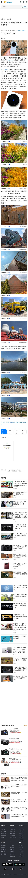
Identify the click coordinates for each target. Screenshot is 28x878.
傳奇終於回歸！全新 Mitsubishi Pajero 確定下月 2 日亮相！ (20, 616)
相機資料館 (12, 829)
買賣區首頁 (21, 829)
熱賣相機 (12, 849)
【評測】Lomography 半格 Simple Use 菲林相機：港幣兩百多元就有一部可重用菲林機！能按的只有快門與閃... (20, 516)
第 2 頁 (10, 432)
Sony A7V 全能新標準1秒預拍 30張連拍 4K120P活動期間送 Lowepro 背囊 (15, 730)
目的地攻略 (3, 849)
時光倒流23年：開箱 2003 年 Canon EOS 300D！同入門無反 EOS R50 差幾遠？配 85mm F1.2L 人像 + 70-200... (20, 627)
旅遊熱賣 (3, 847)
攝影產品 (21, 831)
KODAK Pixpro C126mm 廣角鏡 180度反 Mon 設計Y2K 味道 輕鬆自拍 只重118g (15, 760)
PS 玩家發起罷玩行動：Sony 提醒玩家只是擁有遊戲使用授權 (19, 815)
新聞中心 (3, 19)
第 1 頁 (3, 432)
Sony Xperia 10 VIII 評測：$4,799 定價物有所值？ (20, 677)
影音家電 (21, 837)
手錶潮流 (21, 840)
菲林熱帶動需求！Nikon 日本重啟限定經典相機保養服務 (20, 573)
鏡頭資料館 (12, 831)
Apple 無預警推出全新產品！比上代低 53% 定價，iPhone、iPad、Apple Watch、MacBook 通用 (20, 650)
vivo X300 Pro (5, 70)
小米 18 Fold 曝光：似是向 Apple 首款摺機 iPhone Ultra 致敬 (20, 564)
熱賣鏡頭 (12, 851)
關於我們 (21, 845)
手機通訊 (21, 833)
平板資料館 (12, 835)
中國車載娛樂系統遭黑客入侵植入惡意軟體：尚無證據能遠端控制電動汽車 (20, 668)
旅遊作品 (3, 851)
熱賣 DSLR (12, 854)
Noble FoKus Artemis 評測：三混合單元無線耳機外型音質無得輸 (20, 555)
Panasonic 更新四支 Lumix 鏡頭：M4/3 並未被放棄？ (19, 785)
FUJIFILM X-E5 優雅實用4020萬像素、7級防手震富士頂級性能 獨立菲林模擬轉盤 (15, 740)
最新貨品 (12, 847)
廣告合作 (21, 849)
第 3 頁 (17, 432)
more (25, 725)
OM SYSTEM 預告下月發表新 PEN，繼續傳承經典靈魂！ (19, 605)
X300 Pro (8, 33)
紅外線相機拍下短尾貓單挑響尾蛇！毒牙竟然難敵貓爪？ (20, 596)
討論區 (2, 837)
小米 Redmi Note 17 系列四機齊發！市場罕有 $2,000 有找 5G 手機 (19, 503)
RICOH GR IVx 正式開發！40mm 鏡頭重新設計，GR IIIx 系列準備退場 (20, 546)
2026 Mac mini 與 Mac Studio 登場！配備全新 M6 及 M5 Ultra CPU (19, 800)
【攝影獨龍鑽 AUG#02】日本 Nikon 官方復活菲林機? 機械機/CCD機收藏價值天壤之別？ (20, 484)
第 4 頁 (23, 432)
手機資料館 (12, 833)
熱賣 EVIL (12, 856)
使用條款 (21, 854)
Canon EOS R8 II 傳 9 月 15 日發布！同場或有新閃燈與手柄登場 (19, 526)
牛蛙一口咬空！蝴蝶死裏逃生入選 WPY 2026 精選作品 (20, 659)
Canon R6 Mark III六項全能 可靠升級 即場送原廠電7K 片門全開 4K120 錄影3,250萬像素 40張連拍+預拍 (15, 751)
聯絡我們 (21, 847)
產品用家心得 (13, 837)
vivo (3, 33)
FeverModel (3, 833)
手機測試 (19, 30)
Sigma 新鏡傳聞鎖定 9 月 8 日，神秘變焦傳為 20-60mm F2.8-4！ (20, 494)
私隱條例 (21, 856)
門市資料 (12, 845)
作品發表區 (3, 835)
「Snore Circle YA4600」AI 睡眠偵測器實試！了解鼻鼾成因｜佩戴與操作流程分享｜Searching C (19, 779)
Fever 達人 (3, 831)
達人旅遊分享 (4, 854)
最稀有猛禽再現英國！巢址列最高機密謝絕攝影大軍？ (19, 793)
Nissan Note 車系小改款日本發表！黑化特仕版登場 (20, 534)
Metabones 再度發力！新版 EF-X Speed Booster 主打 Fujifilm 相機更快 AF (19, 809)
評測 (14, 33)
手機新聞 (23, 30)
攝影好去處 (3, 845)
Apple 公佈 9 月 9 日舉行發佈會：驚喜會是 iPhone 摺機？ (20, 587)
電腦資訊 (21, 835)
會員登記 (21, 851)
